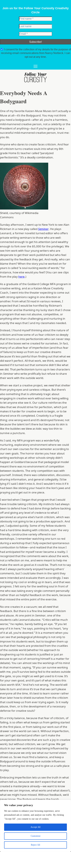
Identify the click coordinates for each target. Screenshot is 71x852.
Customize (35, 836)
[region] (35, 826)
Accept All (35, 827)
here (21, 276)
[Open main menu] (35, 67)
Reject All (35, 845)
